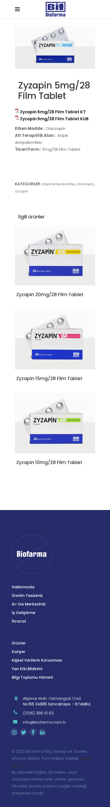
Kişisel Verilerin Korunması (37, 660)
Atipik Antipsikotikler (58, 184)
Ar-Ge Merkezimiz (29, 604)
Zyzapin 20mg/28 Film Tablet (49, 294)
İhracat (19, 621)
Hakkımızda (23, 587)
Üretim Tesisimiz (27, 595)
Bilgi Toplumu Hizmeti (32, 677)
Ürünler (19, 643)
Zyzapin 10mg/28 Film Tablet (49, 462)
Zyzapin (21, 191)
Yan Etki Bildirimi (27, 668)
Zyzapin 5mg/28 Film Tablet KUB (54, 119)
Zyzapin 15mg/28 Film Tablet (49, 378)
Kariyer (18, 651)
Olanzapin (85, 184)
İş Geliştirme (23, 612)
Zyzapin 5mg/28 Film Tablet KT (53, 112)
